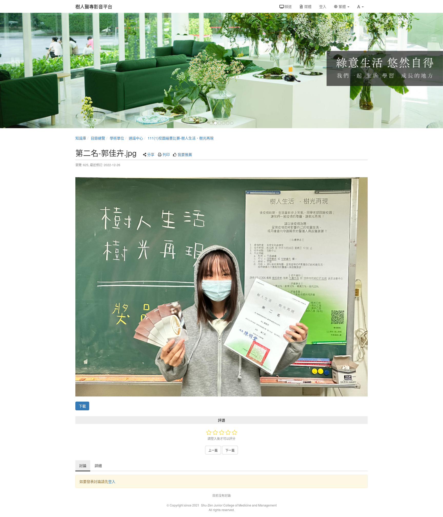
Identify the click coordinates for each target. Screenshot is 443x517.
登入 (111, 481)
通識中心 (136, 138)
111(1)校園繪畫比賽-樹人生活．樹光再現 (181, 138)
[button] (360, 6)
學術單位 (117, 138)
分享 (150, 154)
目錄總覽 (98, 138)
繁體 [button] (342, 6)
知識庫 (80, 138)
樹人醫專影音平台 (93, 6)
